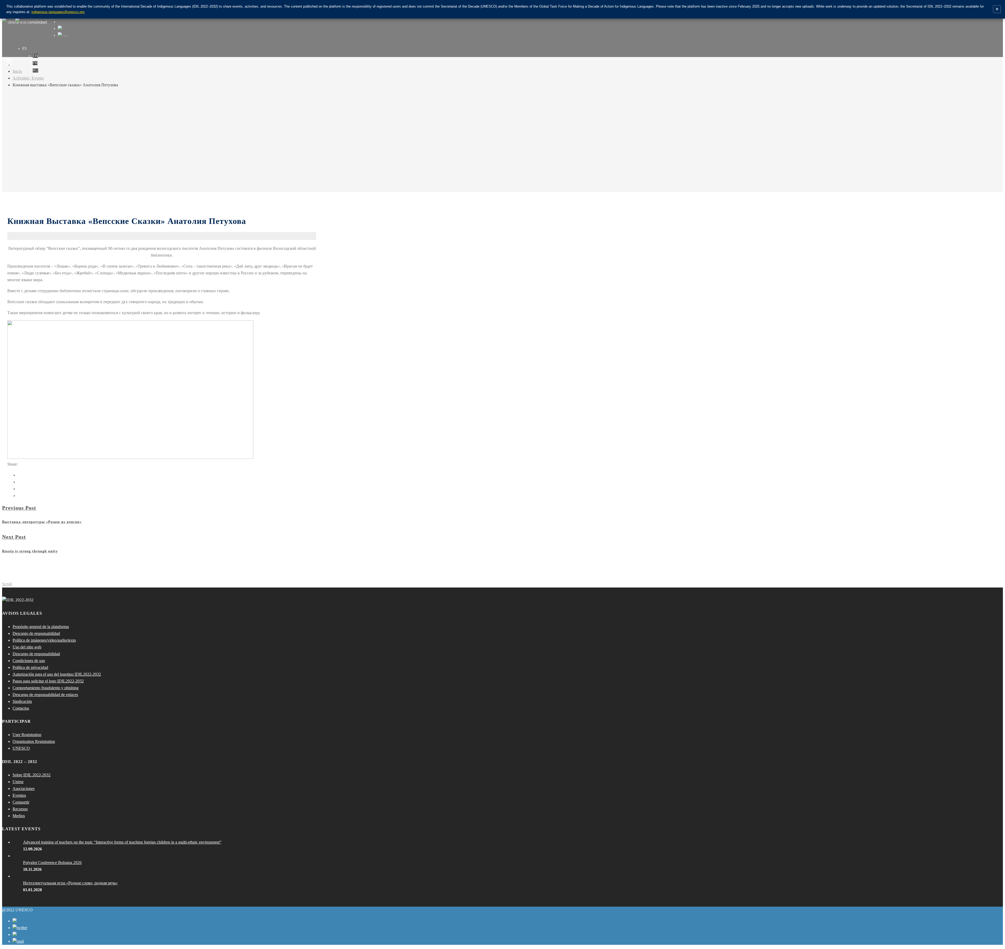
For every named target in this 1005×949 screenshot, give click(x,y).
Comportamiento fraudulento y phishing (46, 688)
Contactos (21, 708)
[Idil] (9, 474)
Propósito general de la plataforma (41, 626)
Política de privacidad (30, 667)
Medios (19, 816)
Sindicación (22, 701)
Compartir (21, 802)
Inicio (17, 71)
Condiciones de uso (29, 660)
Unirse (18, 781)
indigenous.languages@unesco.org (57, 12)
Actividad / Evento (28, 78)
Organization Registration (34, 741)
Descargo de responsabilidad (36, 633)
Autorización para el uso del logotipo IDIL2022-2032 (57, 674)
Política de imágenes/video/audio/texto (44, 640)
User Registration (27, 734)
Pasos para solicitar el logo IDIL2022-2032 (48, 681)
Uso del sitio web (27, 647)
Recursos (20, 809)
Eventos (19, 795)
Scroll (7, 584)
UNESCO (21, 748)
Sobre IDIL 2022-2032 (32, 775)
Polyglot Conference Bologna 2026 (52, 862)
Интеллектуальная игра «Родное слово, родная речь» (70, 883)
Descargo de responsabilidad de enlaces (45, 694)
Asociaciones (24, 788)
